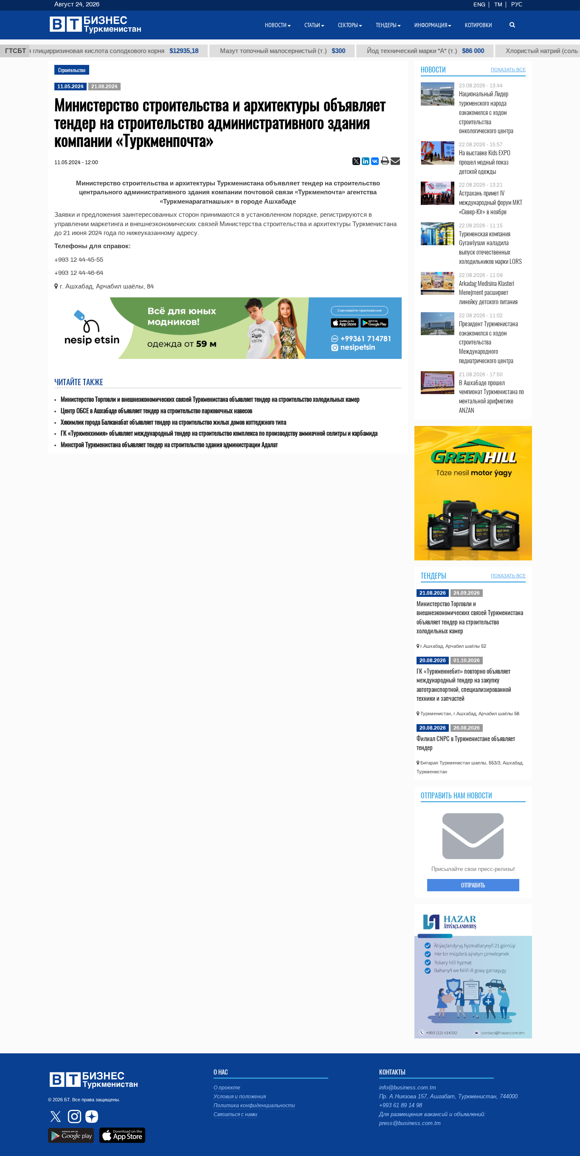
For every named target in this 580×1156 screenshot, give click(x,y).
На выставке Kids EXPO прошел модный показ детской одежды (484, 162)
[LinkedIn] (365, 161)
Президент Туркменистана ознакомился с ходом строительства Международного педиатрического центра (488, 342)
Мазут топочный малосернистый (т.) (265, 51)
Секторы (348, 25)
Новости (433, 69)
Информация (430, 25)
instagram (73, 1116)
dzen (90, 1116)
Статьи (312, 25)
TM (498, 5)
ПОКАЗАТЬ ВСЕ (508, 69)
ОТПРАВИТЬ (473, 885)
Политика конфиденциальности (254, 1105)
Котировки (478, 25)
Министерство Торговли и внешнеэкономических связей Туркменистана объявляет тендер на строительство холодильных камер (210, 399)
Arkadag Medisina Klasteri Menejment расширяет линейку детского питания (488, 292)
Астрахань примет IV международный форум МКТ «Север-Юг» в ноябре (490, 202)
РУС (516, 5)
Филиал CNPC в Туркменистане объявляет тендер (466, 742)
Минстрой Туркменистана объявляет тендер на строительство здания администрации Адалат (169, 444)
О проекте (227, 1088)
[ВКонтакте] (375, 161)
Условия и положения (240, 1097)
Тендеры (433, 576)
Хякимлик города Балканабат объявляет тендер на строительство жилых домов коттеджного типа (173, 421)
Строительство (71, 69)
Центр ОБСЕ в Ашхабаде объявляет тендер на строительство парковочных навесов (156, 410)
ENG (479, 5)
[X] (356, 161)
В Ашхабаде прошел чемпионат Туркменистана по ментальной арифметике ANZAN (491, 396)
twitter (56, 1116)
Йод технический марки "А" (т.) (408, 51)
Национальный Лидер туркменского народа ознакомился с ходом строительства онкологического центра (486, 112)
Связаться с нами (235, 1114)
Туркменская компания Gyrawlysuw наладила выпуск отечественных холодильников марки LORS (490, 247)
